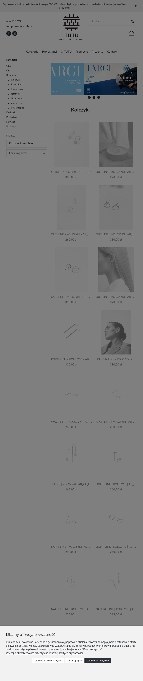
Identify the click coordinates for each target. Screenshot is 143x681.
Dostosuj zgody (74, 660)
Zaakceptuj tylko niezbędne (48, 660)
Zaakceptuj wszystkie (98, 660)
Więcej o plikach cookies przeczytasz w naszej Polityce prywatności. (44, 653)
